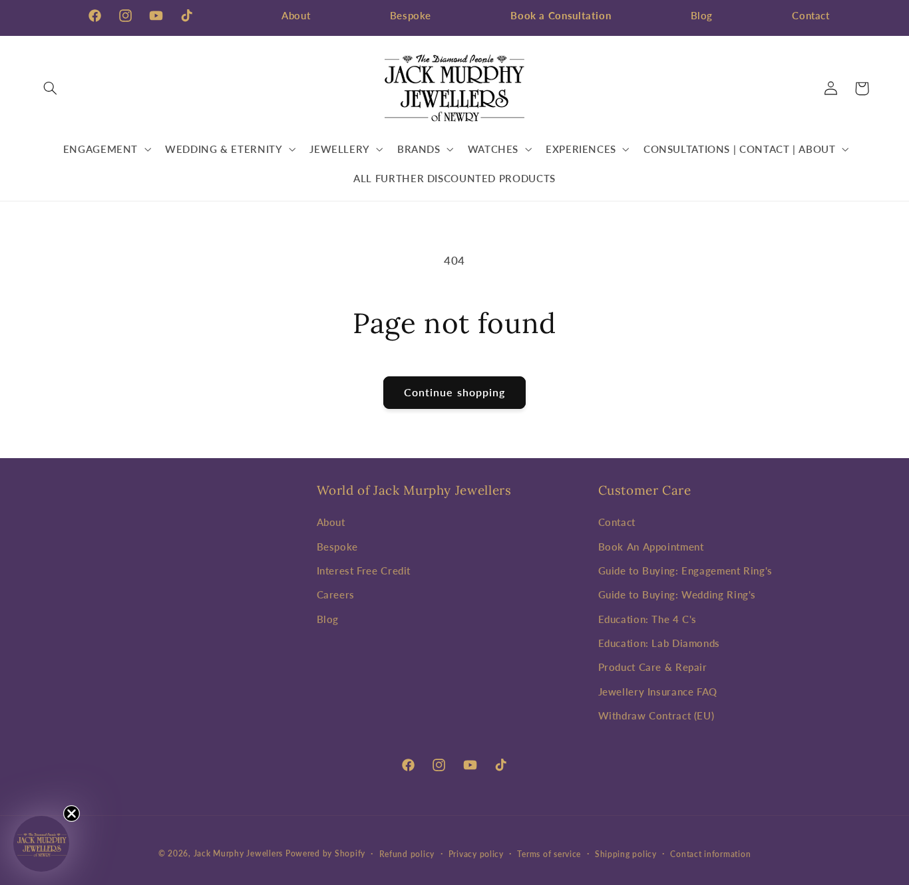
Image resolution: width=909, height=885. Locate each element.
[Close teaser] (71, 813)
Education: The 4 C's (647, 619)
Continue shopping (454, 392)
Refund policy (407, 854)
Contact (810, 15)
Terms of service (549, 854)
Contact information (710, 854)
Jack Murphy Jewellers (238, 853)
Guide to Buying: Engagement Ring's (685, 570)
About (295, 15)
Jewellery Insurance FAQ (658, 691)
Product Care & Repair (652, 668)
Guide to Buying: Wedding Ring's (677, 594)
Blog (702, 15)
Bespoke (410, 15)
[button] (50, 88)
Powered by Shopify (325, 853)
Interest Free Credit (364, 570)
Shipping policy (626, 854)
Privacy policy (476, 854)
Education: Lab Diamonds (659, 643)
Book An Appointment (651, 547)
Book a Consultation (560, 15)
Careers (336, 594)
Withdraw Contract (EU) (656, 715)
